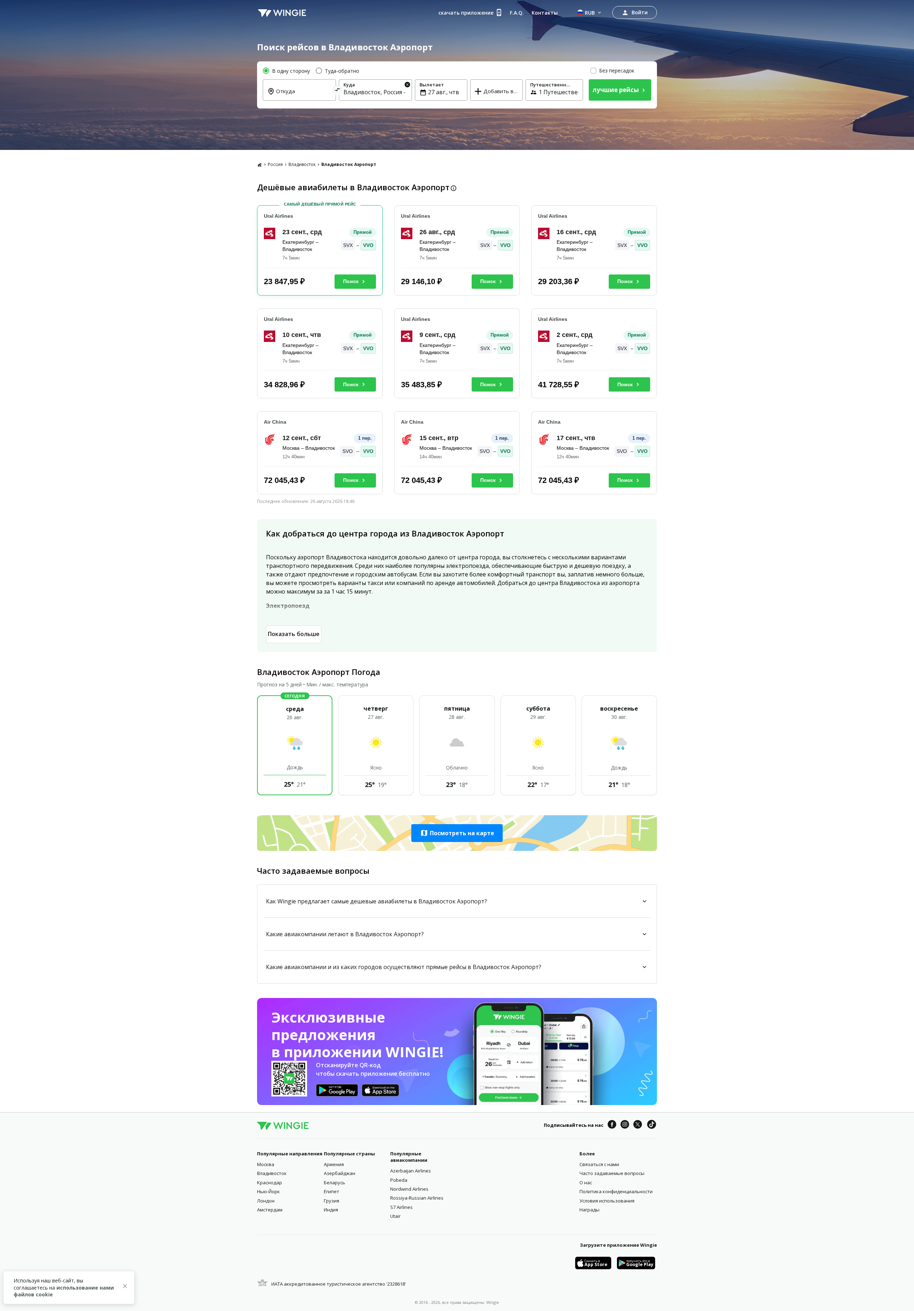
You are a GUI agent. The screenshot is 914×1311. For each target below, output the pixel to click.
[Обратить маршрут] (337, 90)
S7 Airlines (401, 1207)
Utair (395, 1216)
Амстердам (269, 1209)
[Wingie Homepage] (282, 12)
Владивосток (302, 164)
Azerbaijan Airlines (410, 1171)
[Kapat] (125, 1287)
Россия (275, 164)
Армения (334, 1164)
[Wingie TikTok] (651, 1125)
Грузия (331, 1200)
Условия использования (606, 1200)
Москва (265, 1164)
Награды (589, 1209)
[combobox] (303, 96)
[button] (457, 833)
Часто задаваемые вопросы (611, 1173)
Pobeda (398, 1180)
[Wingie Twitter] (637, 1125)
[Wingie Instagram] (625, 1125)
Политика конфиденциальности (616, 1191)
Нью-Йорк (268, 1191)
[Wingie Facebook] (612, 1125)
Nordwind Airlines (409, 1189)
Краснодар (269, 1182)
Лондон (266, 1200)
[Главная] (259, 164)
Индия (331, 1209)
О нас (585, 1182)
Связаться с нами (599, 1164)
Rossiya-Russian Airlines (416, 1198)
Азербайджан (339, 1173)
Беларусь (334, 1182)
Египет (331, 1191)
